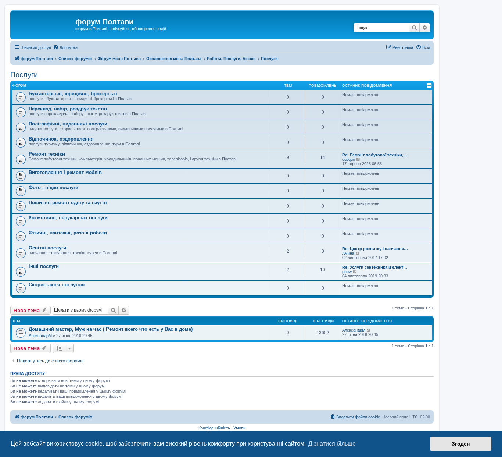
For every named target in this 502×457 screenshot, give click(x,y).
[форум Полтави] (43, 24)
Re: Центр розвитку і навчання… (375, 249)
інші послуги (44, 266)
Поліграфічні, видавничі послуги (68, 124)
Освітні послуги (47, 248)
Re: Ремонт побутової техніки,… (374, 155)
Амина (348, 253)
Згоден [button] (461, 444)
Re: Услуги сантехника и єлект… (374, 267)
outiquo (348, 159)
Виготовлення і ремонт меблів (65, 172)
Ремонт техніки (47, 154)
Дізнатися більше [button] (332, 443)
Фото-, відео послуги (53, 187)
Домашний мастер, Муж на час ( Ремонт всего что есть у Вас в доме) (111, 329)
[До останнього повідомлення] (368, 330)
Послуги (24, 75)
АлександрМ (40, 335)
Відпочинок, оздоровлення (61, 139)
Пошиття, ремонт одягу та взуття (68, 202)
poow (347, 271)
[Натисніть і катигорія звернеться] (429, 85)
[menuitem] (65, 47)
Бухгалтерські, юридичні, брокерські (73, 93)
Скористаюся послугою (57, 284)
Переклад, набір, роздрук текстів (68, 108)
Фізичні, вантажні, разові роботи (68, 232)
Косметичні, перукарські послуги (68, 217)
